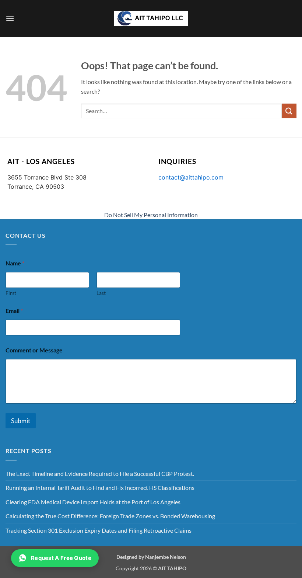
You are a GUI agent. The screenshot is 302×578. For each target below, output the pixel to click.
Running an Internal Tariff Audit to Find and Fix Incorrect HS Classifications (100, 487)
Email (14, 310)
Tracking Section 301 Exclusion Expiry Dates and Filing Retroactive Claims (99, 530)
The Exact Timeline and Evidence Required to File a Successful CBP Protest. (100, 473)
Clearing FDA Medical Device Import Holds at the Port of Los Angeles (93, 501)
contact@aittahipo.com (191, 177)
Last (101, 293)
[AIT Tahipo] (151, 18)
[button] (10, 18)
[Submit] (289, 111)
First (11, 293)
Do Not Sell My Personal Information (151, 214)
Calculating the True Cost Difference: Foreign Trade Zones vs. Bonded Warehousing (110, 515)
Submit (20, 421)
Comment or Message (34, 350)
